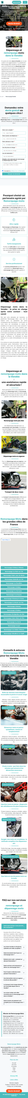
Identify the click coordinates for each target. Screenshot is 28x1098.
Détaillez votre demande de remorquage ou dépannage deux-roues (13, 160)
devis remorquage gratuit (15, 118)
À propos (14, 1066)
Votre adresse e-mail (8, 141)
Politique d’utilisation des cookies (14, 1084)
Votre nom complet (7, 130)
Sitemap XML (14, 1076)
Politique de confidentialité (14, 1086)
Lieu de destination (7, 153)
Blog (14, 1068)
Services (14, 1064)
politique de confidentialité (18, 171)
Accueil (1, 96)
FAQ (14, 1070)
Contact (14, 1071)
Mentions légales (14, 1083)
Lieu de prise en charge (8, 147)
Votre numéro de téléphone (9, 135)
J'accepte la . (14, 171)
